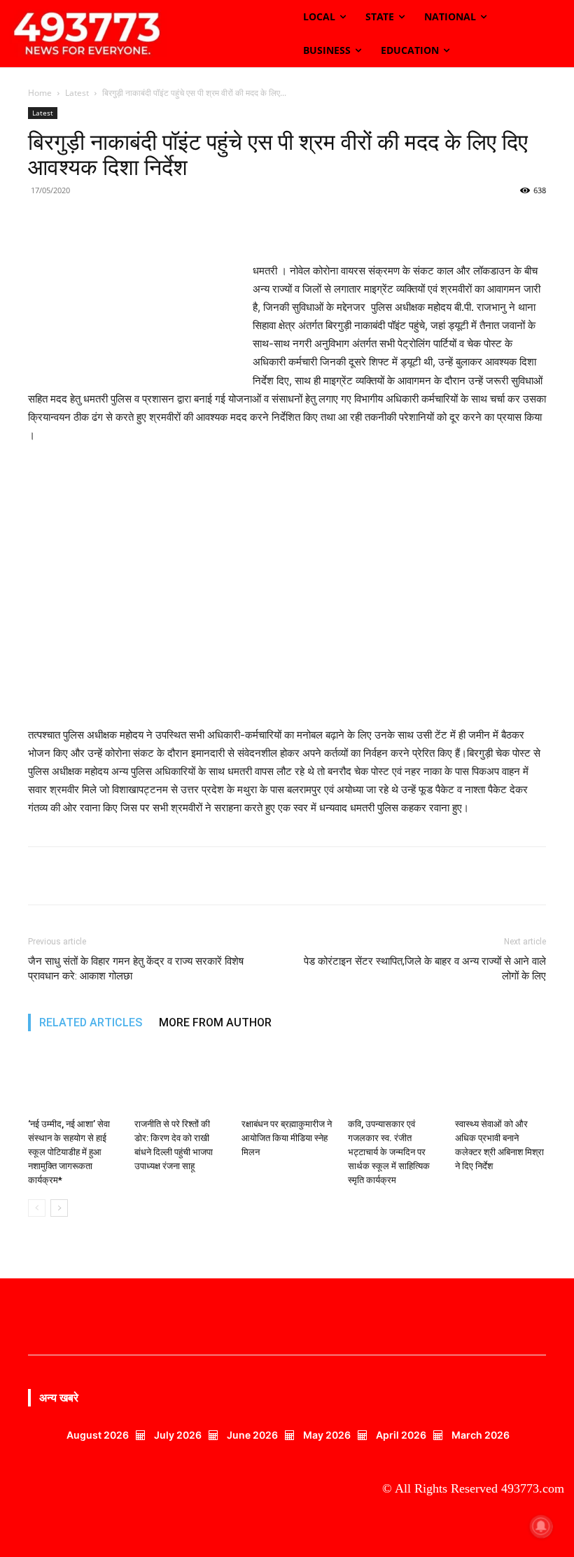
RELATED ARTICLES (90, 1022)
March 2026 (480, 1435)
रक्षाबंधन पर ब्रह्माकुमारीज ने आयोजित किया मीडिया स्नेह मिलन (286, 1138)
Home (40, 93)
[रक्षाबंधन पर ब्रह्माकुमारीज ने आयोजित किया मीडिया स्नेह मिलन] (286, 1080)
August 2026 (97, 1435)
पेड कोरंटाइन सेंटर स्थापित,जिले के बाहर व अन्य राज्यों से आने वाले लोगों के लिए (425, 968)
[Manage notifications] (541, 1526)
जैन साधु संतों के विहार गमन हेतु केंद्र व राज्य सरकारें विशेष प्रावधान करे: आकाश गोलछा (136, 968)
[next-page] (59, 1208)
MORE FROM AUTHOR (215, 1022)
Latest (77, 93)
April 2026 (401, 1435)
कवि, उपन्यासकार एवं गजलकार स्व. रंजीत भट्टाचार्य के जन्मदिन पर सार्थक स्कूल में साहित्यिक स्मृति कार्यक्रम (389, 1152)
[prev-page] (37, 1208)
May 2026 (327, 1435)
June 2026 (252, 1435)
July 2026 (178, 1435)
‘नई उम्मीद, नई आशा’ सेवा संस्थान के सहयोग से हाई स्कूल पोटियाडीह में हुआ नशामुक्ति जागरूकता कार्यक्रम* (69, 1152)
